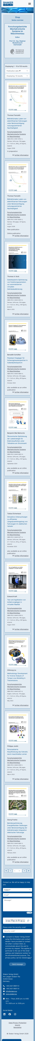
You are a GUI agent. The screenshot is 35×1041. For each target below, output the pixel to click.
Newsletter (17, 1027)
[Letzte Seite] (28, 870)
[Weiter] (24, 870)
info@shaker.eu (11, 991)
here (29, 958)
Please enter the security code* (14, 927)
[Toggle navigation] (29, 3)
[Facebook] (9, 1014)
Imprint (17, 1025)
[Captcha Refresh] (28, 920)
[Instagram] (15, 1014)
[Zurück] (10, 870)
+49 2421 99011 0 (12, 986)
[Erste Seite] (6, 870)
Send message (17, 964)
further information (21, 155)
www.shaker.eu (11, 994)
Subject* (7, 890)
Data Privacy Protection (17, 1023)
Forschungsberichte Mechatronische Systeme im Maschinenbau (16, 134)
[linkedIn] (4, 1014)
